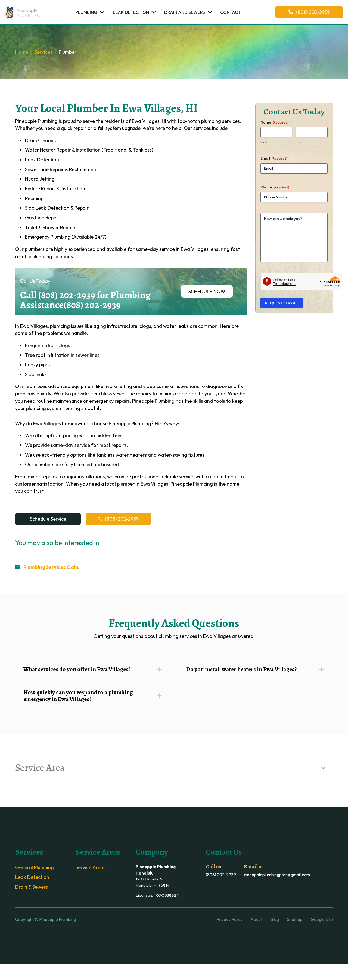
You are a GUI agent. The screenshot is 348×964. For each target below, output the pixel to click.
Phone (274, 187)
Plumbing (86, 12)
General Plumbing (34, 867)
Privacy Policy (229, 919)
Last (299, 142)
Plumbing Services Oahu (51, 567)
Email (273, 158)
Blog (275, 919)
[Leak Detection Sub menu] (153, 12)
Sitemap (295, 919)
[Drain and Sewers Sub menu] (209, 12)
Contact (230, 12)
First (264, 142)
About (256, 919)
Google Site (322, 919)
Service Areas (90, 867)
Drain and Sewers (184, 12)
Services (43, 52)
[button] (92, 669)
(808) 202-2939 (313, 12)
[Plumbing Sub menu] (102, 12)
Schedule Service (48, 519)
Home (21, 52)
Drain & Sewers (31, 887)
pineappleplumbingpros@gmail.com (277, 874)
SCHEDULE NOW (206, 291)
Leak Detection (131, 12)
